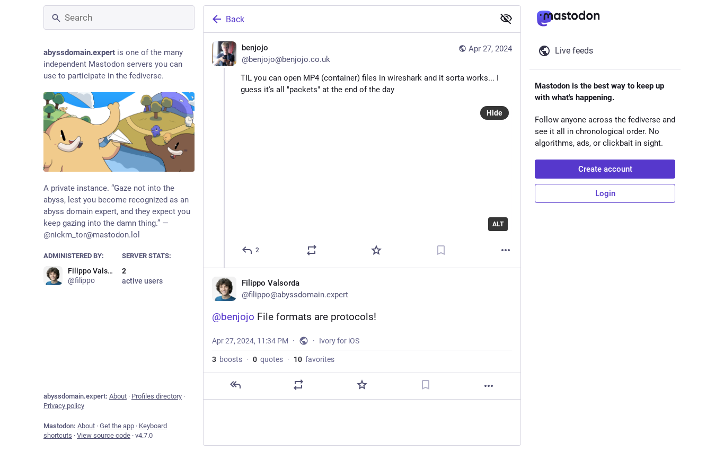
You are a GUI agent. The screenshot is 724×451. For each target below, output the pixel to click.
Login (605, 193)
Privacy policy (63, 406)
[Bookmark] (441, 250)
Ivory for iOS (339, 341)
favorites (314, 359)
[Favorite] (376, 250)
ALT (498, 224)
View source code (103, 435)
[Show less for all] (506, 18)
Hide (494, 113)
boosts (227, 359)
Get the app (117, 426)
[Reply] (235, 384)
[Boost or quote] (311, 250)
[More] (505, 250)
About (118, 396)
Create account (605, 169)
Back (235, 19)
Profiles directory (156, 396)
